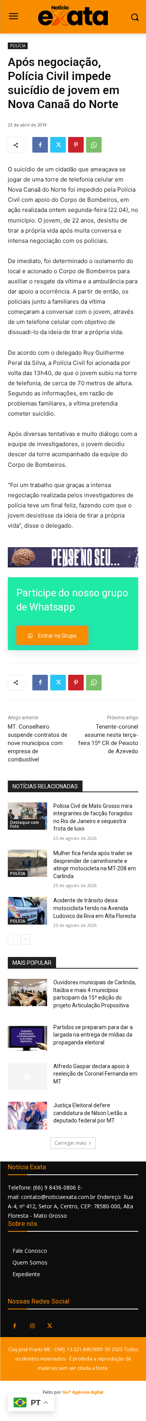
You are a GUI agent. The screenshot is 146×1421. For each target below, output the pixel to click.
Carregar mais (70, 1143)
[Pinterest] (76, 145)
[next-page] (25, 939)
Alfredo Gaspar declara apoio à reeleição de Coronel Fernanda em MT (95, 1074)
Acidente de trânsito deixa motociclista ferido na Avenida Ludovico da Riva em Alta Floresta (94, 908)
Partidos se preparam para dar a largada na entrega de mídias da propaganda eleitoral (93, 1035)
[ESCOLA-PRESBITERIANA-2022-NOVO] (73, 557)
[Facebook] (40, 145)
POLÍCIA (17, 45)
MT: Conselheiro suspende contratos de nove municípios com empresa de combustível (37, 743)
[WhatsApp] (94, 145)
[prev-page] (13, 939)
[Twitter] (58, 145)
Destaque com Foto (24, 824)
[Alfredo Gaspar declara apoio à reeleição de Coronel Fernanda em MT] (27, 1076)
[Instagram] (32, 1326)
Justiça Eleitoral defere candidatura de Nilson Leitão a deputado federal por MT (90, 1113)
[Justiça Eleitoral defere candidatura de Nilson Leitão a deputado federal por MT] (27, 1115)
